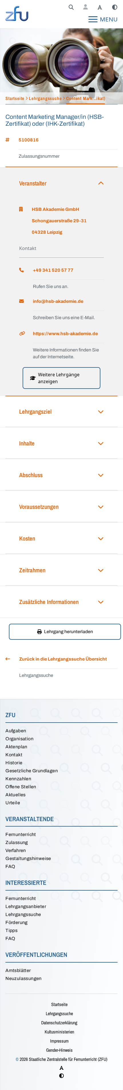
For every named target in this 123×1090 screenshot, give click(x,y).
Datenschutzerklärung (59, 1022)
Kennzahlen (18, 778)
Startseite (59, 1004)
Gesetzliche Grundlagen (31, 770)
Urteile (12, 802)
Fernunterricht (20, 834)
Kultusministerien (59, 1032)
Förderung (16, 922)
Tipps (11, 930)
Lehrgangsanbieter (25, 906)
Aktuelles (15, 794)
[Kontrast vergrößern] (115, 7)
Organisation (19, 738)
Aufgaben (15, 730)
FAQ (10, 866)
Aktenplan (16, 746)
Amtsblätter (18, 970)
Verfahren (15, 850)
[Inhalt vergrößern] (100, 7)
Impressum (59, 1041)
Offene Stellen (20, 786)
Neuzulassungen (23, 978)
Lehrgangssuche (23, 914)
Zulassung (16, 842)
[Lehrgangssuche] (71, 7)
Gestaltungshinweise (28, 858)
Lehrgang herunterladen (68, 631)
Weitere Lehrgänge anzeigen (59, 378)
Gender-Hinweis (59, 1050)
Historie (13, 762)
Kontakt (13, 754)
